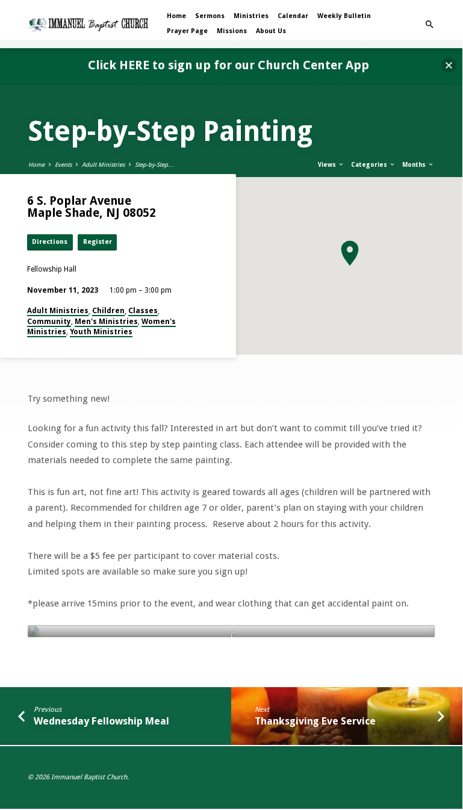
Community (49, 321)
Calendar (293, 16)
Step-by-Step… (154, 164)
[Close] (448, 65)
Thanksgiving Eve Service (315, 721)
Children (108, 311)
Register (97, 242)
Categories (370, 164)
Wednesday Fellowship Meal (101, 721)
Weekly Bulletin (344, 16)
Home (176, 16)
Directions (49, 242)
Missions (232, 31)
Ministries (251, 16)
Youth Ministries (101, 332)
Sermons (210, 16)
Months (414, 164)
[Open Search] (429, 25)
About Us (271, 31)
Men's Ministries (106, 321)
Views (328, 164)
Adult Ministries (103, 164)
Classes (143, 311)
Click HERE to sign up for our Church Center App (228, 65)
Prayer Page (187, 31)
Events (63, 164)
